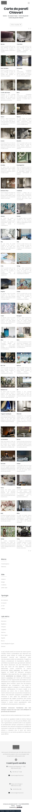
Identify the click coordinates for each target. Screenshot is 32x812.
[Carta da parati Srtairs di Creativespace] (24, 208)
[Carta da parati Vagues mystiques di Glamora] (8, 406)
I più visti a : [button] (5, 616)
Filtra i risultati (15, 25)
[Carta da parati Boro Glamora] (24, 85)
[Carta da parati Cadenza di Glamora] (24, 183)
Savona (3, 646)
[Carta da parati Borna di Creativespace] (24, 431)
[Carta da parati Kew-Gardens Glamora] (8, 60)
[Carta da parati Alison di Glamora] (8, 109)
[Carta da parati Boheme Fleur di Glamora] (8, 183)
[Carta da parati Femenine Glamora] (24, 60)
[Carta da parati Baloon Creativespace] (24, 357)
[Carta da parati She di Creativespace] (8, 234)
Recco (3, 641)
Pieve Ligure (4, 635)
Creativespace (5, 564)
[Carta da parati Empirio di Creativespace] (8, 284)
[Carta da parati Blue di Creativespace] (8, 332)
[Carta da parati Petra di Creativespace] (8, 480)
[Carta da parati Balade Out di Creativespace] (8, 382)
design (3, 582)
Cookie (7, 811)
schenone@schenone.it (17, 775)
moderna (3, 585)
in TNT (3, 606)
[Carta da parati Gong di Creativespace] (24, 258)
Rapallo (3, 638)
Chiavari (3, 627)
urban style (4, 587)
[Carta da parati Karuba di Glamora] (8, 157)
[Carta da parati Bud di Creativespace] (8, 505)
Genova (3, 632)
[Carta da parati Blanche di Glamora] (24, 406)
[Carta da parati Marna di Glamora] (24, 109)
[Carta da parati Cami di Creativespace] (8, 308)
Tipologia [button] (4, 595)
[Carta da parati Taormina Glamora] (24, 36)
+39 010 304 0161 (17, 789)
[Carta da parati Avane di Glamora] (8, 133)
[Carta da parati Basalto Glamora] (24, 133)
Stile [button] (2, 574)
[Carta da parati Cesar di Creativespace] (24, 284)
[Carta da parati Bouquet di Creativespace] (24, 308)
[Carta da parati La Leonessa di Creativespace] (8, 431)
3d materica (4, 600)
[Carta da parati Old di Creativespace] (24, 234)
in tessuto (4, 603)
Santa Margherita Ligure (7, 643)
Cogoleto (3, 629)
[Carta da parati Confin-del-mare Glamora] (8, 85)
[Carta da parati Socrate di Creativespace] (8, 456)
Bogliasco (3, 624)
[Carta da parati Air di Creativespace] (24, 382)
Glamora (3, 566)
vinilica (3, 608)
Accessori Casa (12, 16)
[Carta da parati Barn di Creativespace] (24, 332)
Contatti (18, 805)
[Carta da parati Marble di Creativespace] (24, 480)
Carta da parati (23, 16)
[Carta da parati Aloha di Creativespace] (8, 531)
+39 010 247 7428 (17, 772)
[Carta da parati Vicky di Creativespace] (24, 531)
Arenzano (3, 621)
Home (5, 16)
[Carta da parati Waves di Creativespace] (8, 208)
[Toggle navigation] (29, 2)
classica (3, 579)
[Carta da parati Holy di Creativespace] (8, 258)
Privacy (2, 811)
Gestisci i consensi (15, 811)
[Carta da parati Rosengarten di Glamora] (24, 157)
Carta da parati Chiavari (16, 18)
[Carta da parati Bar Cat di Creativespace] (8, 357)
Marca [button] (3, 559)
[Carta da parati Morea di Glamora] (8, 36)
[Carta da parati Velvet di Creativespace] (24, 456)
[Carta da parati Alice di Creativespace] (24, 505)
